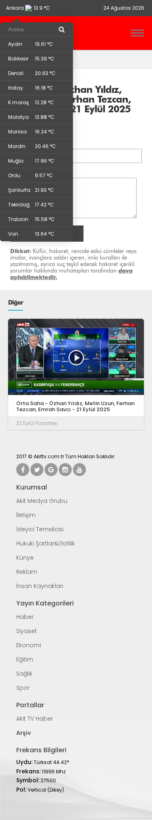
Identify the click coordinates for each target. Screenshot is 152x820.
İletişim (26, 515)
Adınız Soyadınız (33, 143)
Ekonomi (28, 645)
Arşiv (23, 733)
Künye (25, 558)
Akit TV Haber (34, 719)
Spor (23, 688)
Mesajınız (23, 172)
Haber (25, 617)
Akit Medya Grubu (41, 501)
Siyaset (26, 631)
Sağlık (24, 674)
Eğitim (24, 659)
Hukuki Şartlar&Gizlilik (45, 543)
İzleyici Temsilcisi (40, 529)
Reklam (26, 572)
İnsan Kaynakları (39, 586)
